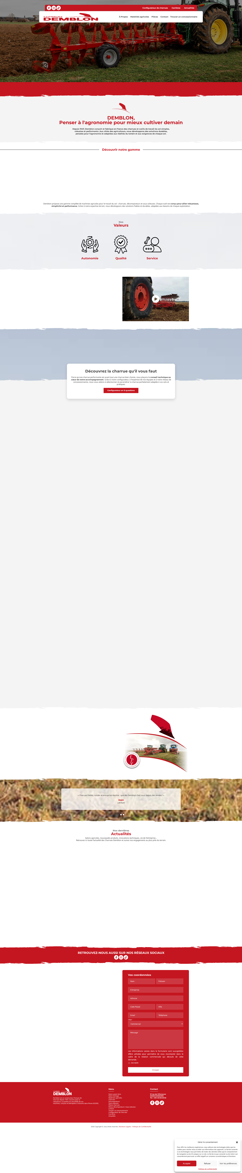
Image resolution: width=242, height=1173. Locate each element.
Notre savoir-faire (115, 319)
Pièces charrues (114, 1105)
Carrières (176, 8)
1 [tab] (118, 814)
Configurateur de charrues (155, 8)
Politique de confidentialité (207, 1169)
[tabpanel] (121, 800)
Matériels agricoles (139, 17)
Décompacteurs (114, 1101)
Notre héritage (114, 1096)
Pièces (155, 17)
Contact (164, 17)
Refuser (207, 1163)
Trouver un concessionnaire (183, 17)
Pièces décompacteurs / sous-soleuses (122, 1107)
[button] (237, 1142)
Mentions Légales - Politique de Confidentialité (135, 1127)
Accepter (186, 1163)
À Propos (123, 17)
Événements (181, 909)
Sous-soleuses (114, 1103)
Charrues (112, 1099)
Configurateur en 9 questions (121, 390)
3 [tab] (123, 814)
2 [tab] (121, 814)
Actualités (189, 8)
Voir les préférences (228, 1163)
